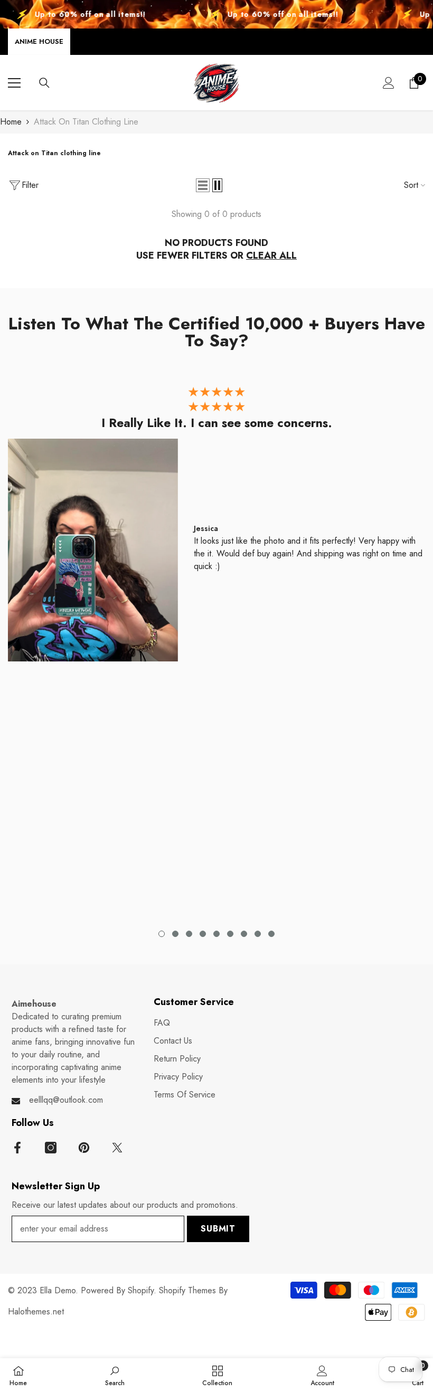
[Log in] (388, 83)
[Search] (44, 83)
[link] (115, 1375)
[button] (203, 185)
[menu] (14, 83)
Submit (218, 1229)
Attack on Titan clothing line (86, 122)
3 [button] (189, 934)
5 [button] (216, 934)
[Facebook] (17, 1147)
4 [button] (203, 934)
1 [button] (161, 934)
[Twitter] (117, 1147)
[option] (216, 526)
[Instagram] (50, 1147)
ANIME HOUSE (39, 41)
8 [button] (258, 934)
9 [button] (271, 934)
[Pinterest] (84, 1147)
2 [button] (175, 934)
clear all (271, 255)
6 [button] (230, 934)
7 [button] (244, 934)
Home (11, 122)
